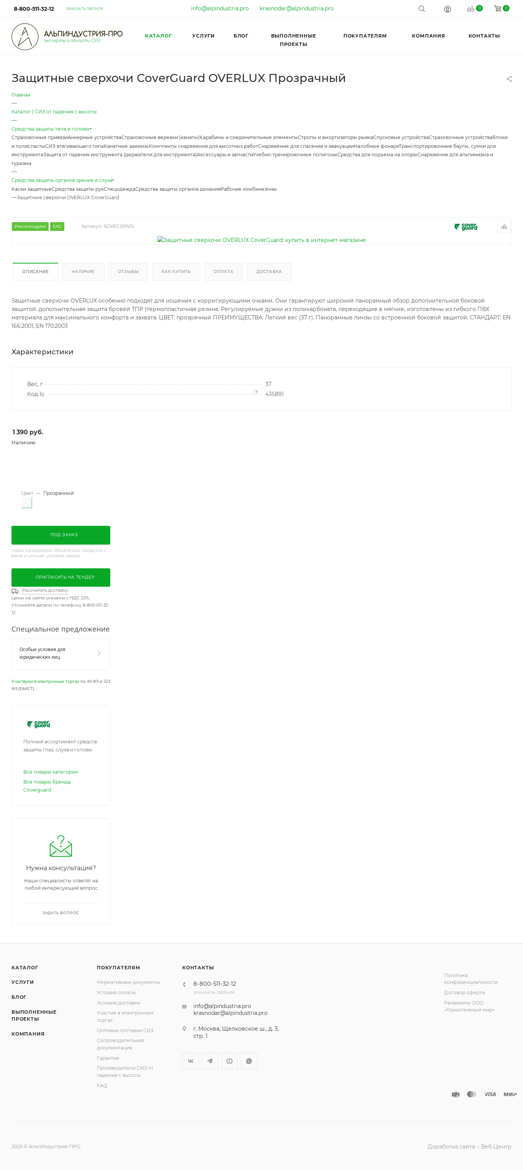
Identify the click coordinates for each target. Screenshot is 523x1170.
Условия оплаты (116, 992)
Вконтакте (190, 1061)
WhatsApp (249, 1061)
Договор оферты (464, 992)
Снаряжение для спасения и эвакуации (306, 146)
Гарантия (108, 1058)
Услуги (22, 982)
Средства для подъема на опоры (377, 154)
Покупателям (119, 967)
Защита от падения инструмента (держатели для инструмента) (120, 154)
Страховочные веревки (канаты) (160, 137)
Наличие (83, 271)
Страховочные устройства (460, 137)
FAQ (102, 1085)
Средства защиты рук (78, 189)
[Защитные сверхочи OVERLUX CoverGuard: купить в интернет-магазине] (261, 239)
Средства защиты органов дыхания (178, 189)
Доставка (269, 271)
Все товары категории (50, 772)
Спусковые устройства (401, 137)
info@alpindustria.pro (220, 8)
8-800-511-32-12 (34, 8)
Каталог (24, 967)
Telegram (210, 1061)
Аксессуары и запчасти (225, 154)
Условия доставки (118, 1003)
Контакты (198, 967)
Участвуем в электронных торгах (45, 681)
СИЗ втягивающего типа (74, 146)
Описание (35, 271)
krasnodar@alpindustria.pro (297, 8)
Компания (27, 1034)
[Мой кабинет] (447, 8)
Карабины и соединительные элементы (248, 137)
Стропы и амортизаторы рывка (335, 137)
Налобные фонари (376, 146)
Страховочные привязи (39, 137)
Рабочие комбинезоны (249, 189)
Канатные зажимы (126, 146)
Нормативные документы (128, 982)
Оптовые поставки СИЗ (125, 1030)
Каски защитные (31, 189)
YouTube (229, 1061)
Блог (18, 997)
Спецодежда (119, 189)
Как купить (176, 271)
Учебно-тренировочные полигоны (295, 154)
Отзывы (128, 271)
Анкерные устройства (94, 137)
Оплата (224, 271)
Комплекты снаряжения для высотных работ (203, 146)
